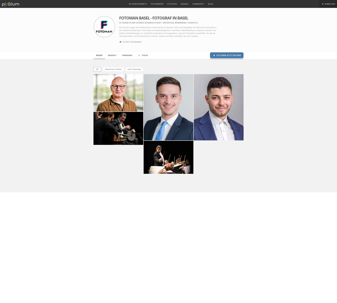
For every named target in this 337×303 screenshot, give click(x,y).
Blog (210, 4)
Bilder (99, 55)
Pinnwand (127, 55)
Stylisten (172, 4)
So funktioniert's (138, 4)
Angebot (112, 55)
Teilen (144, 55)
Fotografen (157, 4)
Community (198, 4)
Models (185, 4)
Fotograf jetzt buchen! (228, 55)
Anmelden (329, 4)
